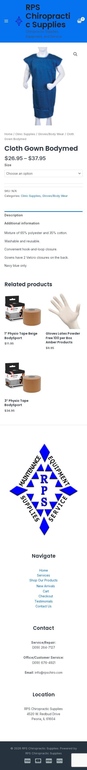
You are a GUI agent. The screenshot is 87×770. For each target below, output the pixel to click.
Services (43, 575)
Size (7, 165)
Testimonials (44, 601)
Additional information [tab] (21, 223)
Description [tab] (13, 215)
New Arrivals (46, 586)
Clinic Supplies (25, 134)
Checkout (46, 596)
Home (8, 134)
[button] (75, 54)
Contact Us (43, 606)
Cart (46, 591)
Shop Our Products (43, 580)
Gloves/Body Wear (51, 134)
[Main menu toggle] (6, 21)
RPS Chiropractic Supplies (48, 16)
